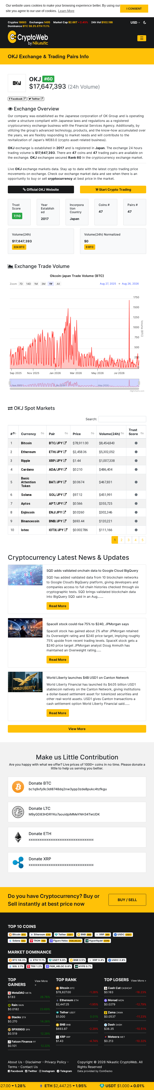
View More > (41, 983)
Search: (91, 419)
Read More (57, 606)
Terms (12, 1067)
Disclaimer (33, 1062)
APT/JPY (56, 503)
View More (77, 729)
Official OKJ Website (42, 190)
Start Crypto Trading (114, 190)
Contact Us (28, 1067)
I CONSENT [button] (134, 8)
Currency (28, 434)
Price (77, 434)
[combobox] (135, 22)
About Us (15, 1062)
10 (12, 530)
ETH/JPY (56, 452)
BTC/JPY (56, 443)
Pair (52, 434)
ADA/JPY (56, 469)
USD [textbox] (134, 22)
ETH (33, 1085)
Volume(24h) (109, 434)
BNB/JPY (56, 521)
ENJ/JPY (56, 512)
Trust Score (133, 432)
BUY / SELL (127, 900)
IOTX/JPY (56, 530)
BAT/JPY (56, 482)
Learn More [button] (66, 11)
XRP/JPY (56, 461)
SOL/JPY (56, 495)
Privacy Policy (55, 1062)
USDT (95, 1085)
